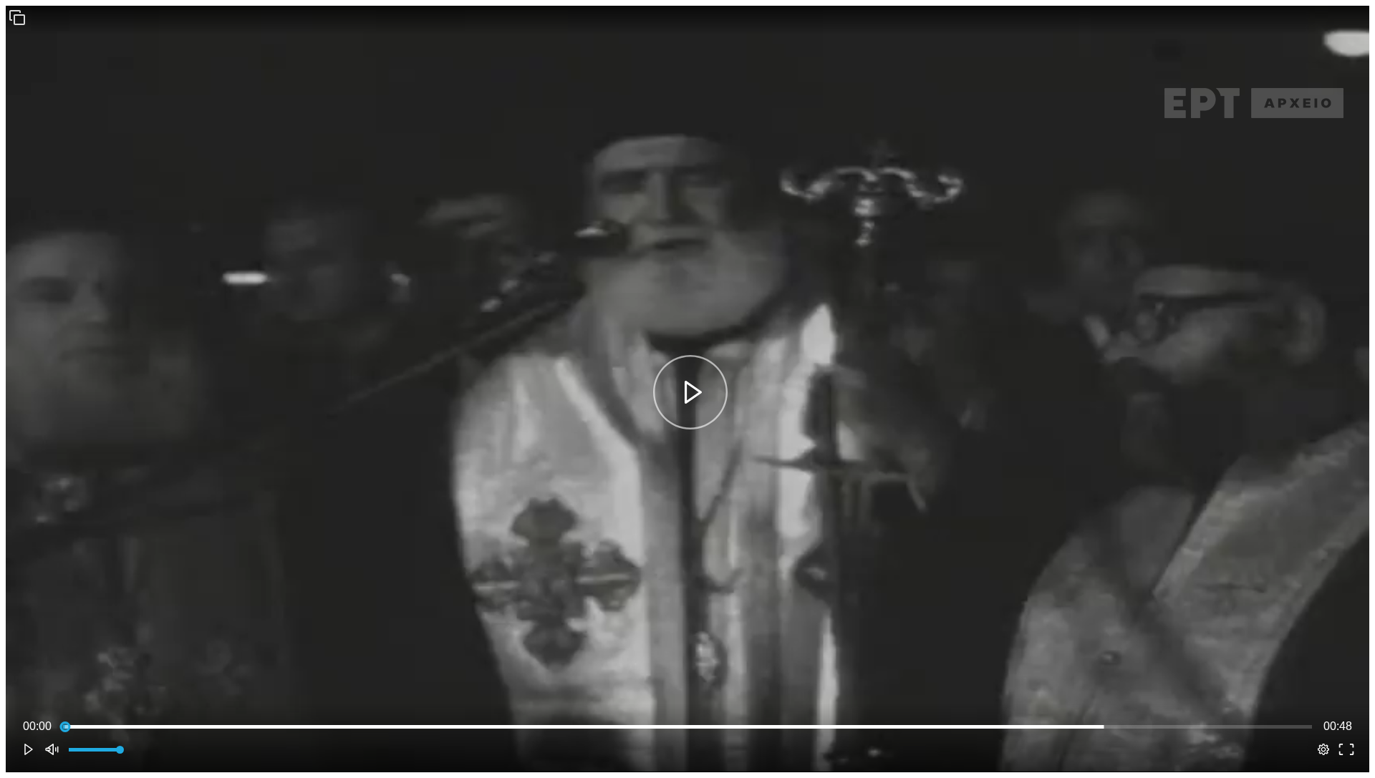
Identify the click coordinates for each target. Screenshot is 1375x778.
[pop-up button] (1323, 749)
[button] (17, 17)
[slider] (687, 726)
